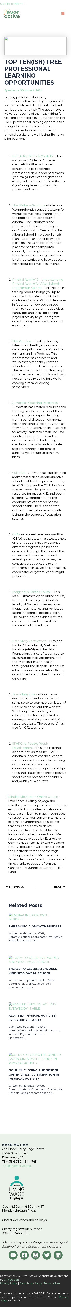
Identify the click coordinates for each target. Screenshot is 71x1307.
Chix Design (11, 1279)
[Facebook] (24, 1255)
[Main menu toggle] (63, 13)
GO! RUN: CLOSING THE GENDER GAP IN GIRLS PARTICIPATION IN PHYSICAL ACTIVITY (34, 1074)
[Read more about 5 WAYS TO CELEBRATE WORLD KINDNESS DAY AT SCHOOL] (35, 959)
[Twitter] (46, 1255)
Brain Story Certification (29, 641)
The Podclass (21, 341)
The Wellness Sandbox (28, 205)
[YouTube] (13, 1255)
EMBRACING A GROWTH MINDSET (35, 926)
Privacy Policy (9, 1283)
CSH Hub (18, 473)
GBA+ (16, 534)
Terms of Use (52, 1283)
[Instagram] (35, 1255)
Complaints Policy (30, 1283)
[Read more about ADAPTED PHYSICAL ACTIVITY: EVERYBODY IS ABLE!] (35, 1006)
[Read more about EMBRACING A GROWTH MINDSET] (35, 917)
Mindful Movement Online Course (33, 797)
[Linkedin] (58, 1255)
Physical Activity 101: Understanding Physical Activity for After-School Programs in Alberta (37, 284)
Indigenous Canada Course (31, 592)
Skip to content (11, 4)
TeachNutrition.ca (24, 694)
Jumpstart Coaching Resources (35, 403)
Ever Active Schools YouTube (33, 156)
